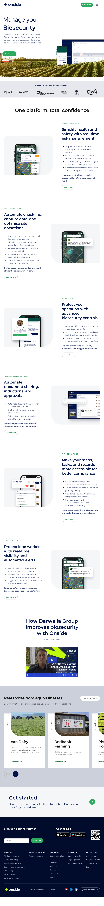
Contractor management (14, 867)
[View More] (92, 802)
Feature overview (36, 856)
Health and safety (11, 860)
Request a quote (93, 860)
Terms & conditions (36, 890)
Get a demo (86, 5)
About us (53, 866)
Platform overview (11, 856)
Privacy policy (51, 890)
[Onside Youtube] (66, 890)
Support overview (75, 856)
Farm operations (10, 874)
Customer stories (57, 856)
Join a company (92, 863)
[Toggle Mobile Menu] (97, 5)
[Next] (15, 774)
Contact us (54, 874)
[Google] (78, 834)
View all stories (88, 698)
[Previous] (7, 774)
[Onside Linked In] (71, 890)
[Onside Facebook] (76, 890)
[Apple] (63, 834)
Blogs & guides (74, 860)
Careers (53, 870)
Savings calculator (75, 863)
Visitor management (12, 863)
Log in (88, 867)
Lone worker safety (12, 878)
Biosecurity (8, 871)
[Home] (12, 5)
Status (52, 877)
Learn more (68, 187)
